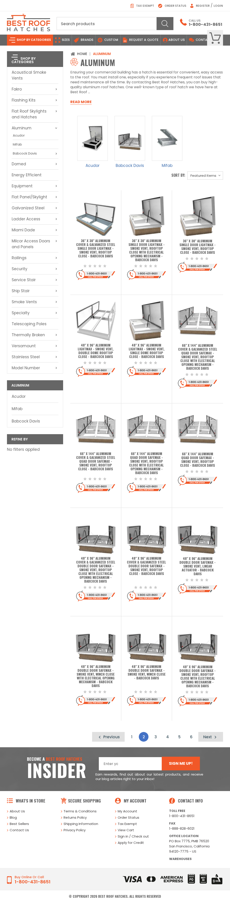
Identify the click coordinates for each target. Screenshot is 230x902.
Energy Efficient (27, 175)
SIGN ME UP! (181, 763)
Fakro (17, 89)
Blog (13, 817)
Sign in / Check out (133, 836)
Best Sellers (19, 823)
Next (208, 737)
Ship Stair (21, 291)
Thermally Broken (28, 335)
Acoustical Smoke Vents (29, 75)
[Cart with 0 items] (215, 38)
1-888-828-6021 (182, 828)
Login (218, 6)
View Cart (126, 830)
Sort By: (178, 175)
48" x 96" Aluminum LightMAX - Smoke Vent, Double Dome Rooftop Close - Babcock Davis (95, 351)
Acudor (19, 135)
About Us (176, 40)
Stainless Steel (26, 357)
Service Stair (24, 280)
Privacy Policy (75, 830)
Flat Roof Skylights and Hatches (29, 114)
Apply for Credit (131, 842)
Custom (110, 40)
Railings (19, 258)
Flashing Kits (23, 100)
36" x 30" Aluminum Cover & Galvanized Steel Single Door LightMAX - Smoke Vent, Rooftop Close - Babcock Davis (95, 248)
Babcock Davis (25, 153)
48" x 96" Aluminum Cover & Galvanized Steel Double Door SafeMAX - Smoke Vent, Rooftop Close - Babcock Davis (146, 566)
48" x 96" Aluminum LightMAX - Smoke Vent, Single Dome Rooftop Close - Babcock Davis (146, 351)
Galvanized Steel (28, 208)
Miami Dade (23, 230)
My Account (127, 811)
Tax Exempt (144, 6)
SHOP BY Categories (33, 40)
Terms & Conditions (80, 811)
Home (82, 53)
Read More (81, 101)
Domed (19, 164)
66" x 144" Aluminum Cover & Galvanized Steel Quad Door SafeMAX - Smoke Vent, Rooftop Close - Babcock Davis (95, 461)
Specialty (21, 313)
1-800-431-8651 (205, 24)
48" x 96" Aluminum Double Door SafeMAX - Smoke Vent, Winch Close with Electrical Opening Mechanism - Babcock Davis (96, 676)
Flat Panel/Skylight (29, 197)
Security (19, 269)
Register (202, 6)
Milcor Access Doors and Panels (31, 244)
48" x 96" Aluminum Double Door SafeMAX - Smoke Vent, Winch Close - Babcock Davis (147, 672)
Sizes (65, 40)
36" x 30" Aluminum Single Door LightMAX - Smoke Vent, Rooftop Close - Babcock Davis (197, 247)
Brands (86, 40)
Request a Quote (143, 40)
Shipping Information (81, 823)
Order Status (175, 6)
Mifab (17, 144)
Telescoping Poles (29, 324)
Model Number (26, 368)
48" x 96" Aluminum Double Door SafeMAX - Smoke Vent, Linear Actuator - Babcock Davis (197, 566)
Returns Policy (75, 817)
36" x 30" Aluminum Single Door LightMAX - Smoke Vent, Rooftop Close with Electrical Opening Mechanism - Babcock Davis (146, 250)
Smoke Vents (24, 302)
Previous (111, 737)
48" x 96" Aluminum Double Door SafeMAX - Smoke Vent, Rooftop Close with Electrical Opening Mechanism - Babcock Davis (197, 676)
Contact (203, 40)
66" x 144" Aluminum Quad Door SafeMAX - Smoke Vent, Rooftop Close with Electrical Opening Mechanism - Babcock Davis (146, 463)
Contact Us (19, 830)
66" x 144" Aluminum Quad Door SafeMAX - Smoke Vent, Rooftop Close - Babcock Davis (197, 460)
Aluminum (21, 128)
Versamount (24, 346)
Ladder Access (26, 219)
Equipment (22, 186)
